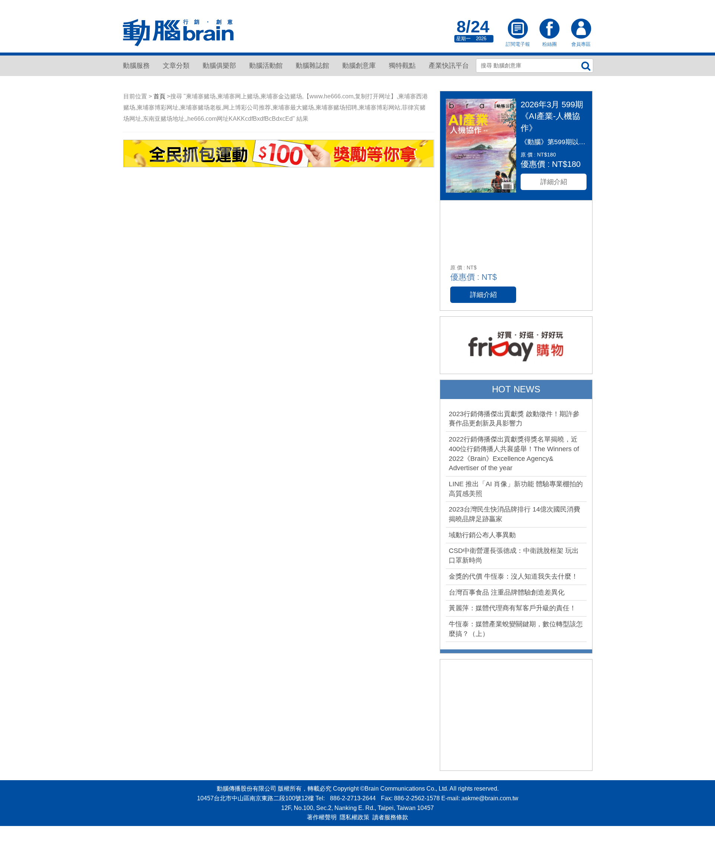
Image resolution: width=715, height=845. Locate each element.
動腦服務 (136, 65)
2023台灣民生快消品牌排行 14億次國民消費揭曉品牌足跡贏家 (514, 514)
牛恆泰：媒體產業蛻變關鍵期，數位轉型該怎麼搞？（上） (516, 628)
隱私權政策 (354, 817)
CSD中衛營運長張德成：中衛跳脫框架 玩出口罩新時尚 (514, 555)
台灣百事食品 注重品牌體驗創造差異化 (507, 592)
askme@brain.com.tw (489, 798)
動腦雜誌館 (312, 65)
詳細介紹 (553, 182)
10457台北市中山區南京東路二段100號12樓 (255, 798)
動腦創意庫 (359, 65)
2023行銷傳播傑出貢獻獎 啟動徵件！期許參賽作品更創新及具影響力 (514, 418)
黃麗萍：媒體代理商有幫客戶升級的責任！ (512, 608)
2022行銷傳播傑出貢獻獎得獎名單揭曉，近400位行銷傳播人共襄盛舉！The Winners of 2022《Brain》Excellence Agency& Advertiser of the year (514, 454)
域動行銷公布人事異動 (482, 535)
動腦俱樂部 (219, 65)
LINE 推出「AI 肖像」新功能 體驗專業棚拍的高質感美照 (516, 488)
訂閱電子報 (518, 29)
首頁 (159, 96)
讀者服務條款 (390, 817)
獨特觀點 (402, 65)
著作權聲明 (322, 817)
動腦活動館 (266, 65)
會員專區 (581, 29)
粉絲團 (549, 29)
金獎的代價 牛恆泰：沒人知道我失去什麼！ (513, 576)
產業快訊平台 (449, 65)
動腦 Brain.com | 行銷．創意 (179, 33)
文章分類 (176, 65)
